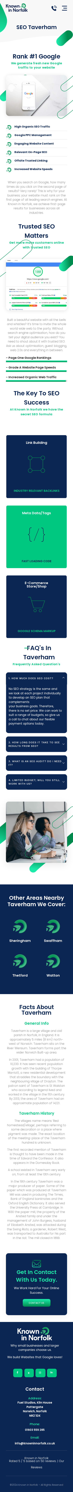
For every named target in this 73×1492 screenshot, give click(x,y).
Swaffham (53, 940)
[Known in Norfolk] (20, 7)
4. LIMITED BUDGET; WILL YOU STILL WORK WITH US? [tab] (34, 782)
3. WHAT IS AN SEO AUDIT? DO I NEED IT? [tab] (35, 763)
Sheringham (20, 940)
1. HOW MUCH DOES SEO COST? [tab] (30, 678)
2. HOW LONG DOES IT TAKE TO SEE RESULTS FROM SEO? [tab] (34, 744)
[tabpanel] (36, 708)
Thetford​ (20, 975)
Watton (53, 975)
